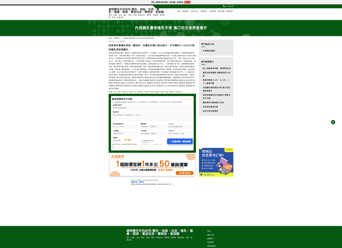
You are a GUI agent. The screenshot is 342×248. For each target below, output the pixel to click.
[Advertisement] (216, 133)
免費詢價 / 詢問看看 (181, 141)
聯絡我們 (229, 11)
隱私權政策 (211, 246)
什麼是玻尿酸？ (209, 50)
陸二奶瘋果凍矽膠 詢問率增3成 (217, 68)
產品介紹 (194, 11)
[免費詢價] (333, 122)
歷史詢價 (221, 11)
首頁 (179, 11)
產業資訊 (213, 11)
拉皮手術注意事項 (210, 111)
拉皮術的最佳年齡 (210, 106)
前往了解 (187, 2)
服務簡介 (204, 11)
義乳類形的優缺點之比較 (213, 102)
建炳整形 (185, 11)
